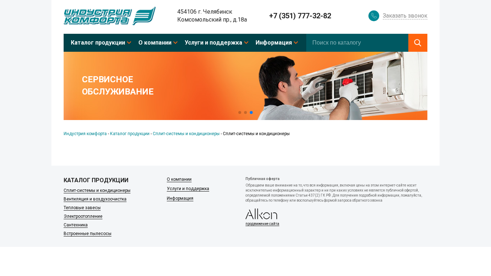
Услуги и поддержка (213, 42)
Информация (274, 42)
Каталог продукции (98, 42)
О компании (154, 42)
